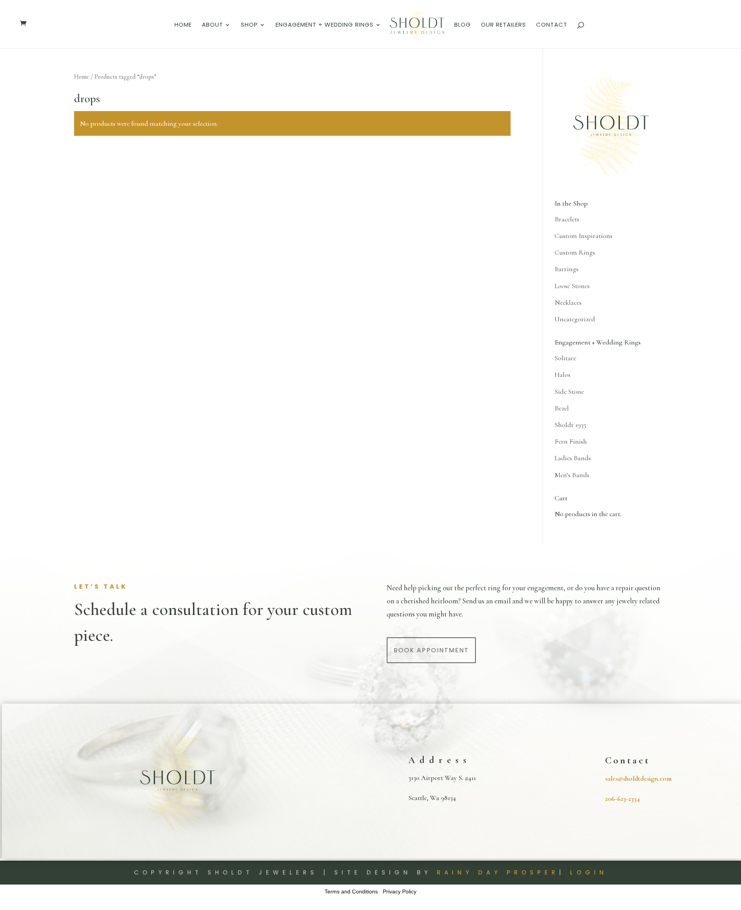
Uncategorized (575, 319)
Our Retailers (503, 25)
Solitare (565, 358)
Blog (462, 25)
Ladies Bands (573, 458)
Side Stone (569, 391)
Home (183, 25)
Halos (562, 374)
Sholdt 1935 (570, 424)
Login (588, 872)
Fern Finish (571, 441)
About (212, 25)
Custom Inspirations (583, 235)
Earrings (567, 269)
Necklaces (568, 302)
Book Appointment (431, 650)
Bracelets (567, 219)
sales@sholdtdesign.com (638, 778)
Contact (551, 25)
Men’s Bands (572, 475)
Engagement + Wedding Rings (325, 25)
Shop (249, 25)
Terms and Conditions (351, 891)
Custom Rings (575, 252)
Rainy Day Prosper (498, 872)
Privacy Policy (399, 891)
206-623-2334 (622, 798)
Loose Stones (572, 286)
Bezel (562, 408)
